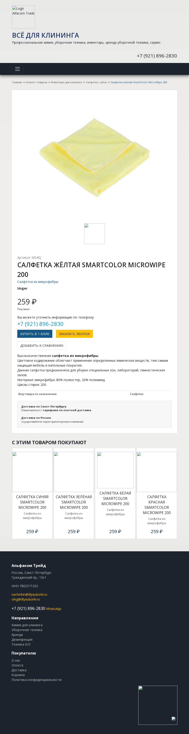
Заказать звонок (74, 334)
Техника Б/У (21, 644)
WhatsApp (53, 608)
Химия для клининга (27, 625)
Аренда (17, 634)
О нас (16, 660)
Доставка (19, 670)
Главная (17, 82)
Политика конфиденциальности (37, 679)
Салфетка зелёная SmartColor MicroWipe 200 (74, 502)
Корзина (18, 675)
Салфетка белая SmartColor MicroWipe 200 (115, 498)
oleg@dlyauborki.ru (26, 599)
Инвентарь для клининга (66, 82)
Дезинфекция (22, 639)
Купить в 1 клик (34, 334)
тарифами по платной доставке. (67, 410)
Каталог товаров (36, 82)
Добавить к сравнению (41, 345)
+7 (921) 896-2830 (157, 55)
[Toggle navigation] (18, 69)
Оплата (17, 665)
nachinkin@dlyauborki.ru (29, 594)
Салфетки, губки (96, 82)
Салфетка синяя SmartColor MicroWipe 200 (32, 502)
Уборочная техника (27, 630)
